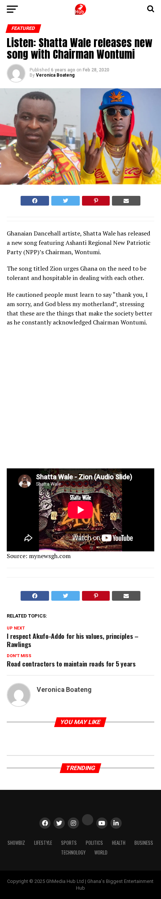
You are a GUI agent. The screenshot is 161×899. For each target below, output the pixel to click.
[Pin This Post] (95, 201)
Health (118, 842)
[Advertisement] (72, 400)
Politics (94, 842)
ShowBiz (16, 842)
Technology (73, 852)
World (100, 852)
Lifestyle (43, 842)
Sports (69, 842)
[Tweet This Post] (65, 201)
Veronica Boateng (55, 75)
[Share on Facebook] (35, 201)
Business (143, 842)
